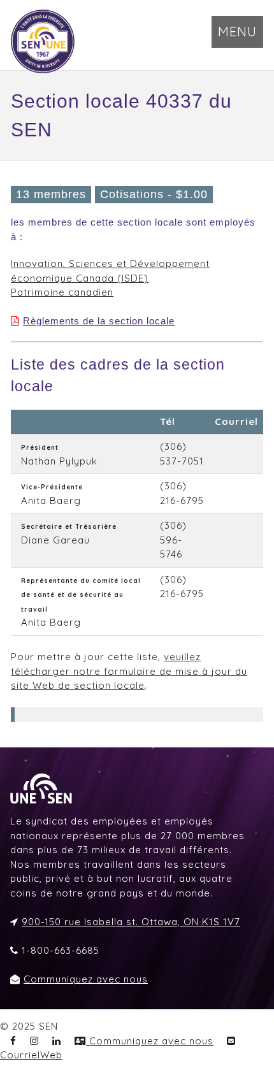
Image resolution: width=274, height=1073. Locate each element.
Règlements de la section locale (99, 320)
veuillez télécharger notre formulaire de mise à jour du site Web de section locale (129, 671)
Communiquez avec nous (86, 979)
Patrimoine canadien (62, 292)
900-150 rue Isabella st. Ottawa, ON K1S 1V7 (131, 922)
